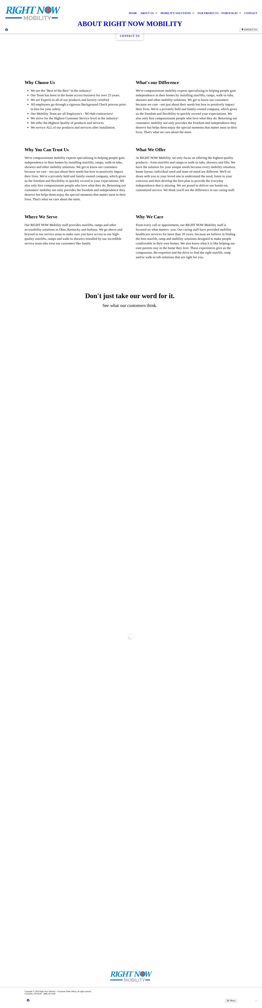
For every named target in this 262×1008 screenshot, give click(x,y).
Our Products (208, 13)
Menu (232, 1000)
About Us (147, 13)
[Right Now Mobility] (33, 13)
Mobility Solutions (176, 13)
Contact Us (250, 29)
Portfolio (230, 13)
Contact (250, 13)
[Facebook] (6, 30)
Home (133, 13)
